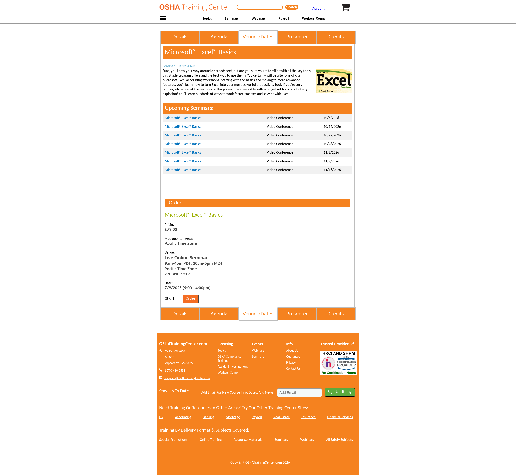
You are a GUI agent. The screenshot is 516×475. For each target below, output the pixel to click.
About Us (292, 350)
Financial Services (340, 417)
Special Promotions (173, 440)
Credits (336, 37)
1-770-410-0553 (174, 370)
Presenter (297, 37)
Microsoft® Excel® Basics (183, 118)
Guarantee (293, 356)
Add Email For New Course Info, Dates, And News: (237, 393)
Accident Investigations (233, 366)
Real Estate (281, 417)
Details (179, 37)
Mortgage (233, 417)
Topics (207, 19)
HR (161, 417)
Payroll (284, 19)
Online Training (211, 440)
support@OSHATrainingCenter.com (187, 378)
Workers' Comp (313, 19)
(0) (352, 7)
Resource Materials (248, 440)
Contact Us (293, 368)
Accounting (183, 417)
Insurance (308, 417)
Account (318, 9)
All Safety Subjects (339, 440)
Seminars (232, 19)
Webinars (259, 19)
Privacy (291, 362)
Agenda (219, 37)
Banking (208, 417)
